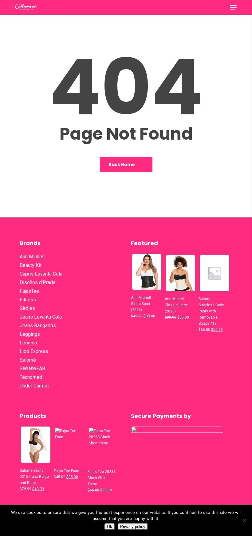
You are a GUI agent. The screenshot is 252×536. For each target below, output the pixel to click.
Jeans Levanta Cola (41, 317)
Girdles (27, 308)
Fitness (28, 300)
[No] (244, 520)
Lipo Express (34, 351)
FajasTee (29, 291)
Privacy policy (132, 526)
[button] (233, 7)
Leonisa (28, 343)
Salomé (28, 360)
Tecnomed (31, 377)
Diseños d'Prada (37, 282)
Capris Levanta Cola (41, 274)
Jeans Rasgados (38, 325)
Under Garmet (34, 386)
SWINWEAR (32, 368)
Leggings (30, 334)
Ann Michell (32, 257)
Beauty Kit (30, 265)
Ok (109, 526)
